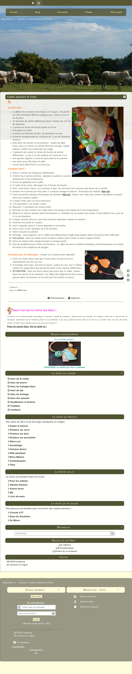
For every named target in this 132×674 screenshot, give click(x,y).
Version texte (87, 602)
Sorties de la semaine (66, 551)
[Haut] (128, 271)
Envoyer (36, 619)
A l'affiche (66, 545)
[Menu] (39, 3)
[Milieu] (128, 275)
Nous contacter (88, 596)
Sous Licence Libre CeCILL (82, 666)
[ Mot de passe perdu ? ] (36, 623)
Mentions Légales (89, 607)
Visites (90, 557)
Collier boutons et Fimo (21, 96)
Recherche (89, 527)
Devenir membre (36, 596)
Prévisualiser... (58, 298)
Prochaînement (66, 548)
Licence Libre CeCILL (78, 669)
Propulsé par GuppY (45, 666)
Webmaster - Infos (101, 589)
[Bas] (128, 280)
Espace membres (43, 589)
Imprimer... (76, 298)
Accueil (21, 19)
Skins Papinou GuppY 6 (55, 669)
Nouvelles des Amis (87, 540)
